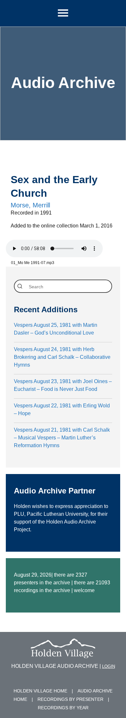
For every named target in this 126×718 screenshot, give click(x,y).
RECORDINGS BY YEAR (63, 707)
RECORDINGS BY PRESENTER (70, 699)
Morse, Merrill (30, 205)
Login (108, 666)
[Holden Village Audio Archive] (63, 654)
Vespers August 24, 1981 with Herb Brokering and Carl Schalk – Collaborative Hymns (62, 357)
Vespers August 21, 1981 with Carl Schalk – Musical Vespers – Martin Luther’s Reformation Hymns (62, 437)
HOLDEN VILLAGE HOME (40, 690)
